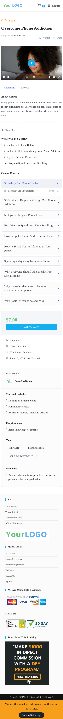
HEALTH (14, 448)
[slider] (16, 77)
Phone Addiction (36, 448)
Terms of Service (12, 512)
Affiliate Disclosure (13, 523)
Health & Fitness (18, 35)
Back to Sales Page (31, 715)
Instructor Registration (14, 565)
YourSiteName (23, 381)
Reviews (25, 87)
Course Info (9, 87)
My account (10, 581)
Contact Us (10, 576)
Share (59, 37)
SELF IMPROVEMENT (21, 456)
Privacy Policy (11, 506)
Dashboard (9, 570)
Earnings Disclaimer (13, 518)
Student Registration (13, 559)
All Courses (10, 554)
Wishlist (46, 37)
